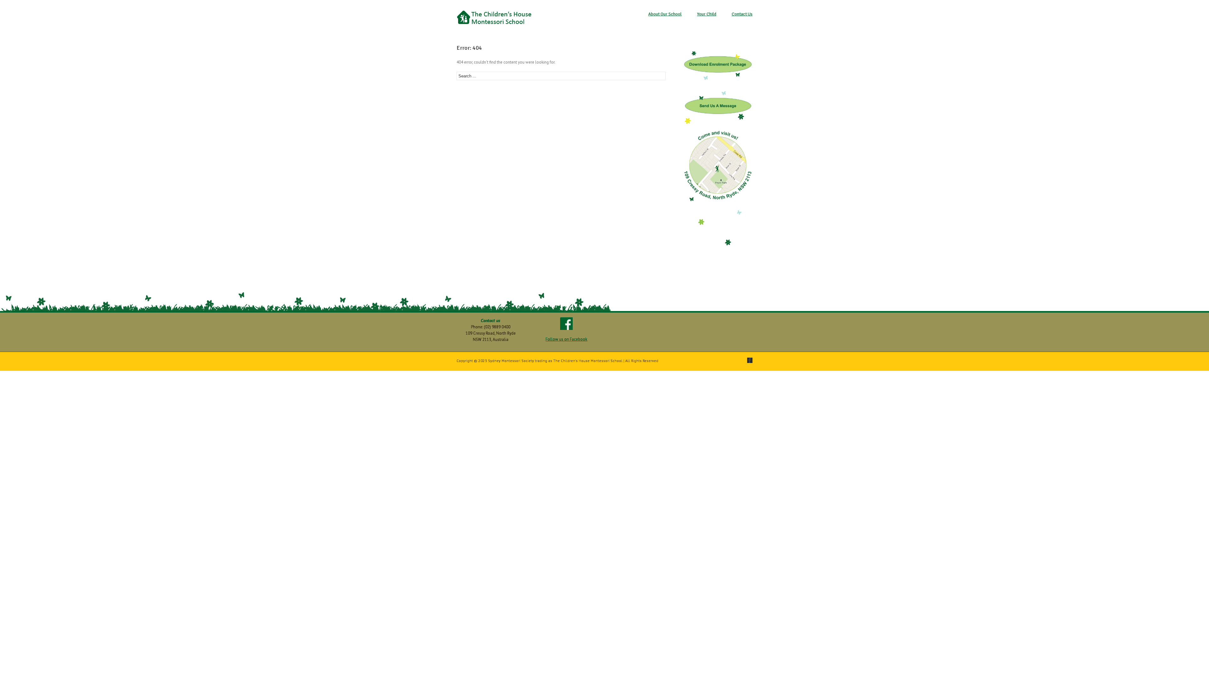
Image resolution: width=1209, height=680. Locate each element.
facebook (749, 360)
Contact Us (742, 14)
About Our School (665, 14)
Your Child (706, 14)
